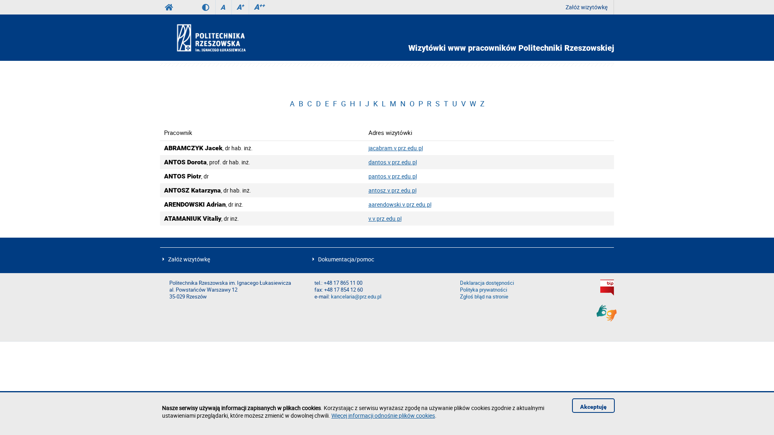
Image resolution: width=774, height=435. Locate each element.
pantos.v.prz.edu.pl (392, 176)
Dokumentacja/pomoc (346, 259)
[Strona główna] (233, 37)
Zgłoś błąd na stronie (484, 296)
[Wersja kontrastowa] (208, 7)
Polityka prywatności (483, 289)
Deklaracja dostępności (487, 283)
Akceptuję (593, 407)
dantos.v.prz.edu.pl (392, 162)
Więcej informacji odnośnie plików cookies (383, 415)
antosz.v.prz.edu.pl (392, 190)
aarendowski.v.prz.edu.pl (399, 204)
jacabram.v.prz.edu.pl (395, 148)
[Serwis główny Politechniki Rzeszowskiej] (169, 7)
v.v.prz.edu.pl (385, 218)
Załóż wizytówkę (587, 7)
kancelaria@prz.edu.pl (356, 296)
